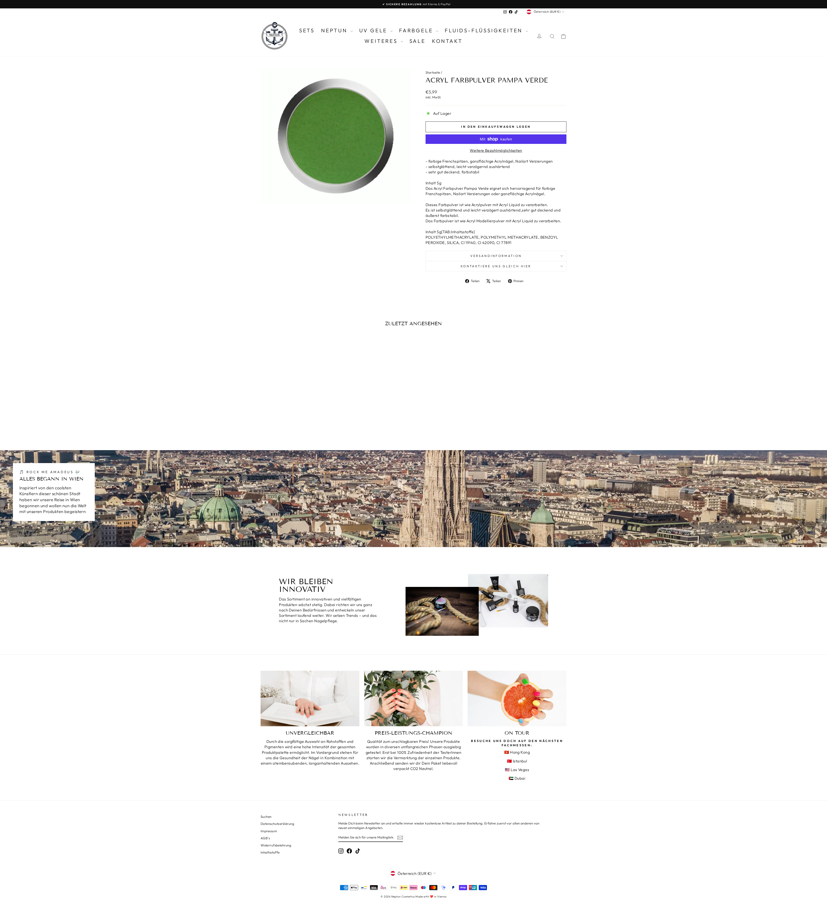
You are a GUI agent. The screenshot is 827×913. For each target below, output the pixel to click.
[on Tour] (517, 698)
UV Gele (374, 30)
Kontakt (447, 41)
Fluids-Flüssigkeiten (485, 30)
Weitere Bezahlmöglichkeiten (496, 150)
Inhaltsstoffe (270, 852)
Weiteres (382, 41)
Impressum (269, 831)
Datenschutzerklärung (277, 824)
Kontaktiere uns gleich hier (496, 266)
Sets (307, 30)
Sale (417, 41)
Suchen (266, 817)
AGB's (265, 838)
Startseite (433, 72)
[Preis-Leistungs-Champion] (413, 698)
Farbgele (417, 30)
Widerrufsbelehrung (276, 845)
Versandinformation (496, 256)
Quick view (297, 405)
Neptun (335, 30)
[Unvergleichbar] (310, 698)
